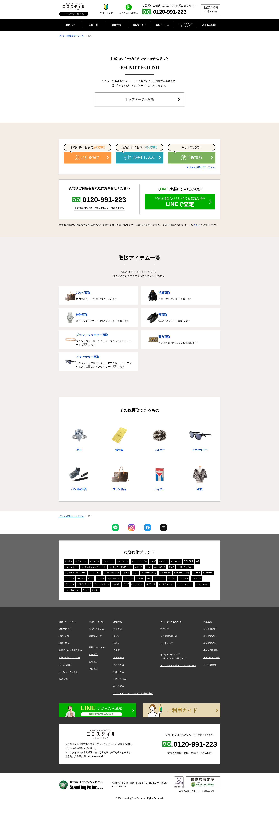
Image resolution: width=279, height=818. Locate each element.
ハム (149, 578)
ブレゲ (126, 584)
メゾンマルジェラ (72, 590)
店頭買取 (93, 654)
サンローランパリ (149, 573)
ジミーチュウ (165, 573)
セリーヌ (100, 578)
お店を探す (90, 157)
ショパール (208, 573)
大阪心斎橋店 (119, 679)
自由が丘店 (118, 657)
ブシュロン (69, 584)
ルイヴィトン (81, 561)
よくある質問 (65, 664)
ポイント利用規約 (211, 657)
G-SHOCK (188, 561)
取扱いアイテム (96, 629)
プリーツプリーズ (101, 584)
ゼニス (91, 578)
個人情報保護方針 (168, 636)
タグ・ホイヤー (114, 578)
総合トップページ (67, 621)
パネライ (140, 578)
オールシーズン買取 (68, 672)
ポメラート (151, 584)
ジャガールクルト (182, 573)
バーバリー (128, 578)
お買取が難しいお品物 (69, 657)
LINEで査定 (180, 202)
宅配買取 (194, 157)
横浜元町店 (118, 664)
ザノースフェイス (139, 561)
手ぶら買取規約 (210, 650)
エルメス (138, 567)
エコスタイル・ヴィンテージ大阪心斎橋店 (133, 693)
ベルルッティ (137, 584)
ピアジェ (172, 578)
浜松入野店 (118, 672)
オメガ (153, 561)
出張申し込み (143, 157)
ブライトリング (84, 584)
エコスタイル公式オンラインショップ (178, 665)
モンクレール (123, 561)
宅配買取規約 (209, 643)
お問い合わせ (209, 664)
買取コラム (64, 679)
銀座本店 (117, 629)
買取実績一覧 (95, 636)
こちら (197, 225)
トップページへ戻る (139, 99)
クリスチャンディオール (75, 573)
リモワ (86, 590)
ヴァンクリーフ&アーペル (120, 567)
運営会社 (164, 629)
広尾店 (116, 650)
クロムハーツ (94, 573)
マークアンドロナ (166, 584)
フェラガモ (184, 578)
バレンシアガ (159, 578)
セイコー (81, 578)
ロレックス (163, 561)
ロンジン (95, 590)
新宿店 (116, 636)
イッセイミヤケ (71, 567)
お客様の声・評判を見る (70, 650)
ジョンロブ (69, 578)
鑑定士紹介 (64, 643)
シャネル (68, 561)
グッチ (171, 567)
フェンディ (196, 578)
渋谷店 (116, 643)
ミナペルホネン (202, 584)
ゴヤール (125, 573)
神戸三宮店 (118, 686)
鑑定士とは (64, 636)
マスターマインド (184, 584)
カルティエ (94, 561)
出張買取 (93, 662)
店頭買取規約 (209, 629)
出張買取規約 (209, 636)
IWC (197, 561)
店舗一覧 (117, 621)
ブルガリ (116, 584)
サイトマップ (166, 643)
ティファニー (108, 561)
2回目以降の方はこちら (202, 167)
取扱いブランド (96, 621)
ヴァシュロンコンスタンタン (93, 567)
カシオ (148, 567)
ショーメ (196, 573)
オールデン (176, 561)
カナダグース (160, 567)
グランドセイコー (185, 567)
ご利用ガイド (65, 629)
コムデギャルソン (111, 573)
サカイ (135, 573)
